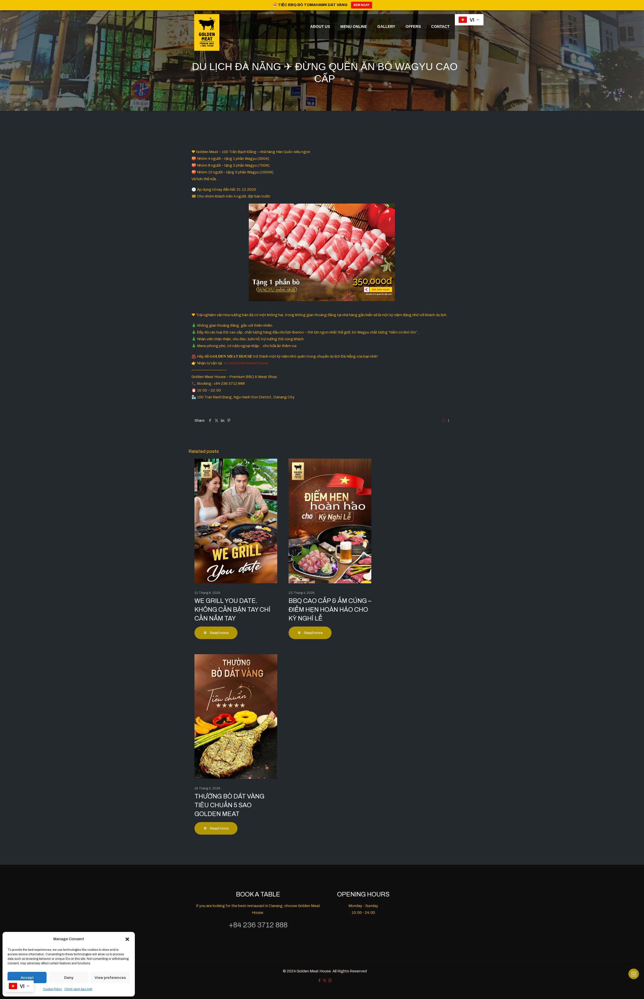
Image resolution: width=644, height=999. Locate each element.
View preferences (110, 978)
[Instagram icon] (330, 980)
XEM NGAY (361, 5)
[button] (127, 939)
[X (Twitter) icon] (325, 980)
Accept (27, 978)
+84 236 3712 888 (258, 925)
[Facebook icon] (319, 980)
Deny (68, 978)
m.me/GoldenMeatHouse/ (246, 363)
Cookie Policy (52, 989)
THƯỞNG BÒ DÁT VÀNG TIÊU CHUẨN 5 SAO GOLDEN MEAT (229, 805)
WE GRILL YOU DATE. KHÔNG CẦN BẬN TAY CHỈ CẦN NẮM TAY (232, 609)
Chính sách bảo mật (78, 989)
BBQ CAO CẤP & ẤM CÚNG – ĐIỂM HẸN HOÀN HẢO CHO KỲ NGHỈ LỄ (330, 609)
